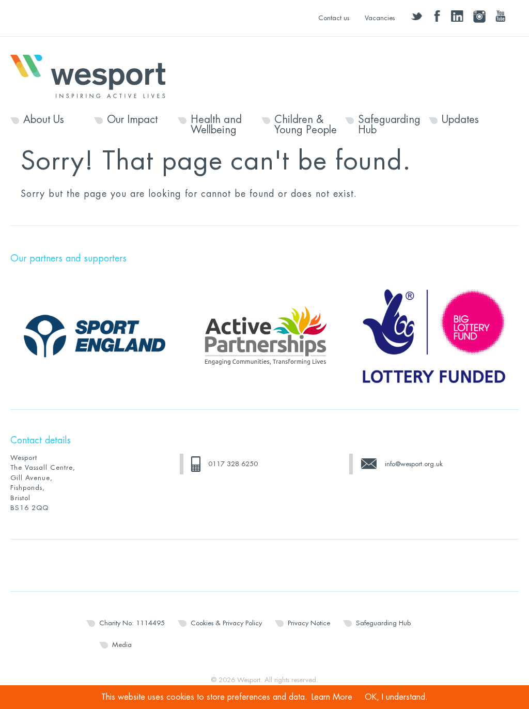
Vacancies (380, 17)
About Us (43, 120)
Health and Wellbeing (216, 125)
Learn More (332, 697)
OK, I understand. (396, 697)
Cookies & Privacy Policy (226, 623)
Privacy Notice (309, 623)
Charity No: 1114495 (132, 623)
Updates (460, 120)
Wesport (93, 75)
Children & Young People (305, 125)
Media (122, 644)
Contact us (333, 17)
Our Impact (132, 120)
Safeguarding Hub (389, 125)
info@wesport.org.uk (414, 463)
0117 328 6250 (233, 463)
